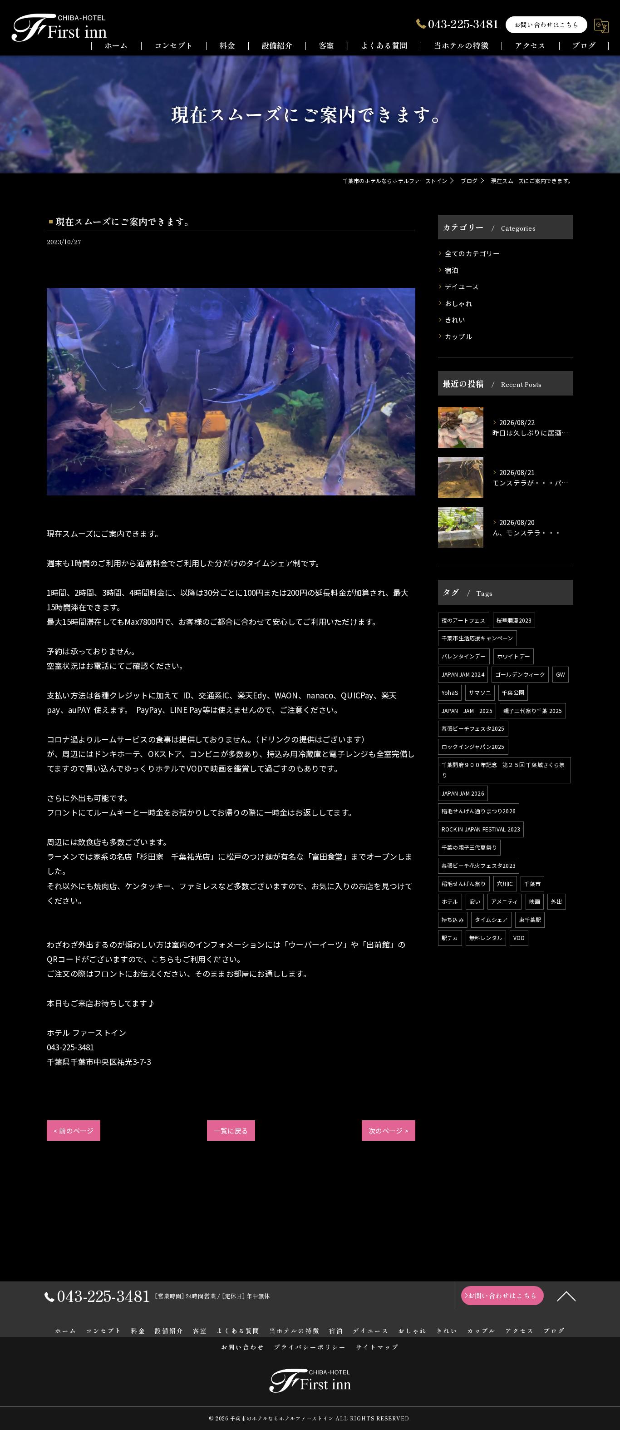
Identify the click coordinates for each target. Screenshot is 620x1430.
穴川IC (505, 883)
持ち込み (453, 919)
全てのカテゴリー (472, 253)
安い (474, 901)
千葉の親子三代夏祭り (469, 847)
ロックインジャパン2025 (473, 746)
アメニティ (504, 901)
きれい (455, 319)
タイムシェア (491, 919)
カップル (458, 336)
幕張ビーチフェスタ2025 (473, 728)
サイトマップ (377, 1346)
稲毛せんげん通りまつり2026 (479, 811)
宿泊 (451, 270)
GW (560, 674)
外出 (556, 901)
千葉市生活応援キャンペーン (477, 638)
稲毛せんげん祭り (464, 883)
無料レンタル (485, 937)
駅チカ (450, 937)
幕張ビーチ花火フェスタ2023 (479, 865)
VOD (519, 937)
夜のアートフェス (464, 620)
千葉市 (532, 883)
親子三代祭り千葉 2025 (532, 710)
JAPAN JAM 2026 (463, 793)
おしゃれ (458, 303)
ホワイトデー (513, 656)
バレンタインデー (464, 656)
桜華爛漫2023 (514, 620)
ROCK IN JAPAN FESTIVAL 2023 (481, 829)
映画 (534, 901)
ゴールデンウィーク (520, 674)
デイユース (462, 286)
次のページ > (388, 1130)
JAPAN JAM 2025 (467, 710)
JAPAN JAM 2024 (463, 674)
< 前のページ (73, 1130)
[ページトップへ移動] (566, 1296)
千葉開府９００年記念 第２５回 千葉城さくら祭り (503, 770)
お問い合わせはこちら (546, 24)
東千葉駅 (530, 919)
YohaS (450, 692)
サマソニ (480, 692)
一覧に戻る (231, 1130)
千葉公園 (513, 692)
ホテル (450, 901)
